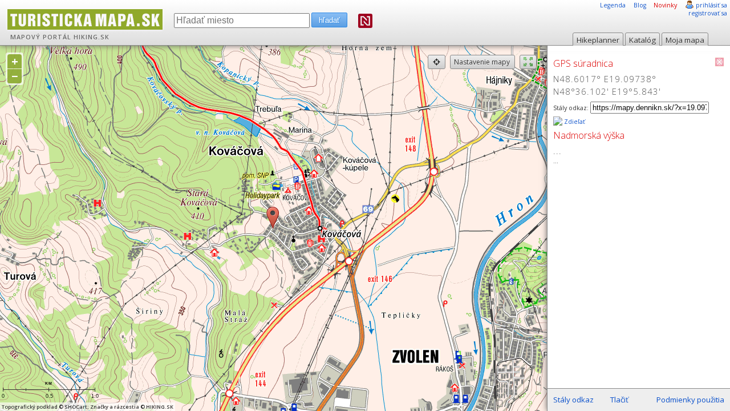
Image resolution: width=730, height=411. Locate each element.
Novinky (665, 5)
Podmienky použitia (690, 399)
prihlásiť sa (711, 5)
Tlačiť (619, 399)
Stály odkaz (573, 399)
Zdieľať (573, 122)
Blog (640, 5)
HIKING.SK (92, 37)
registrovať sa (707, 13)
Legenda (613, 5)
